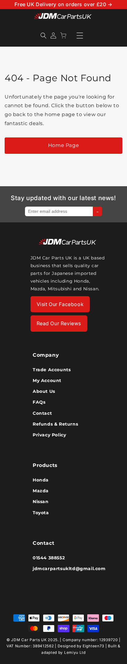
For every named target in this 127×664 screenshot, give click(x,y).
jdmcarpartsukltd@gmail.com (63, 568)
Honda (41, 480)
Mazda (41, 491)
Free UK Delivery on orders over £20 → (63, 4)
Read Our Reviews (59, 323)
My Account (47, 380)
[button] (43, 35)
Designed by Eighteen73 (81, 646)
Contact (42, 413)
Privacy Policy (49, 435)
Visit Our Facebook (60, 304)
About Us (44, 391)
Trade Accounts (52, 369)
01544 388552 (49, 558)
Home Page (63, 145)
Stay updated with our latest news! (63, 198)
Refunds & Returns (55, 424)
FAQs (39, 402)
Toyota (41, 512)
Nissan (41, 501)
